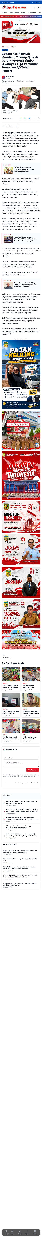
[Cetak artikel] (16, 126)
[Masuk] (38, 7)
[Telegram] (29, 118)
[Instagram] (36, 2)
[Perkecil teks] (7, 126)
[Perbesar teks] (11, 126)
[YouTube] (39, 2)
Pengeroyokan (6, 657)
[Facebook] (29, 2)
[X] (32, 2)
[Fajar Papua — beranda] (14, 7)
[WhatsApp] (25, 118)
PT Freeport (32, 13)
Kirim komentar (32, 770)
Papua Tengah (14, 13)
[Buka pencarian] (34, 7)
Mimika (4, 13)
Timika (4, 132)
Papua (23, 13)
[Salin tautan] (38, 118)
